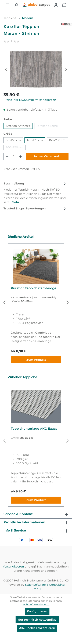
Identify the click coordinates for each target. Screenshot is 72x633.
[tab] (35, 192)
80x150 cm (13, 140)
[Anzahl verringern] (7, 156)
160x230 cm (57, 140)
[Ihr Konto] (56, 4)
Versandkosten (13, 566)
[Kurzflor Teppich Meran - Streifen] (36, 69)
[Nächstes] (66, 69)
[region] (36, 69)
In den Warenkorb (47, 156)
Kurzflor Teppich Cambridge (33, 288)
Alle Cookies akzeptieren (37, 628)
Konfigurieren (37, 611)
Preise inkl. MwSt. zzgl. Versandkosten (29, 99)
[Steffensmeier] (65, 31)
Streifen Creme (48, 126)
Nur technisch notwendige (37, 619)
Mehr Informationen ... (36, 604)
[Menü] (7, 4)
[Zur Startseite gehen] (36, 5)
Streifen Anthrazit (18, 126)
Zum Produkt (36, 359)
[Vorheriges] (6, 69)
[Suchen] (16, 4)
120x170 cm (35, 140)
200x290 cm (16, 148)
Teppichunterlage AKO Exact (34, 429)
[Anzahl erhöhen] (20, 156)
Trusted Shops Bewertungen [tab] (24, 208)
